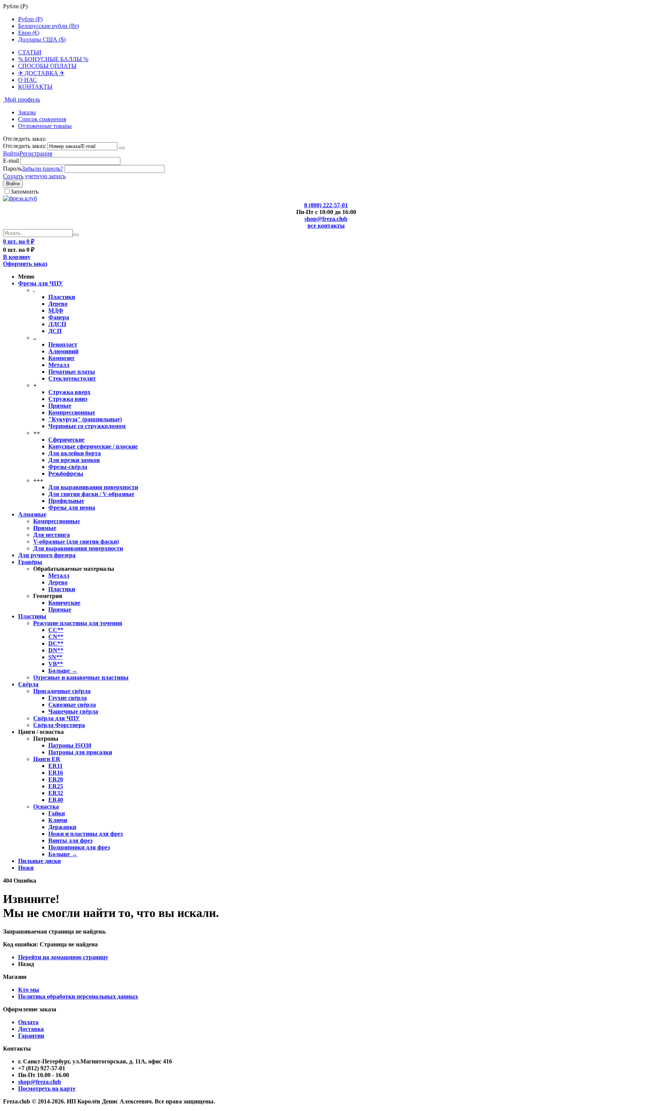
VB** (55, 664)
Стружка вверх (69, 392)
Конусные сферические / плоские (93, 446)
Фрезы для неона (71, 507)
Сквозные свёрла (72, 704)
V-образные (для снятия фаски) (76, 541)
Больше (62, 670)
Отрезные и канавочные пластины (81, 677)
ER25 (55, 786)
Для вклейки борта (74, 453)
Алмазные (32, 514)
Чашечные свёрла (73, 711)
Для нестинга (51, 535)
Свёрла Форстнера (59, 725)
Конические (64, 602)
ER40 (55, 800)
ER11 (55, 766)
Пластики (61, 297)
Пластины (32, 616)
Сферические (66, 439)
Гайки (56, 813)
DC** (55, 643)
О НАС (27, 80)
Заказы (27, 112)
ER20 (55, 779)
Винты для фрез (70, 840)
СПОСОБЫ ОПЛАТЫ (47, 66)
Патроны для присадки (80, 752)
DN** (55, 650)
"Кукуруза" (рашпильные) (85, 419)
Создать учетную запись (34, 176)
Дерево (58, 303)
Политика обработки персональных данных (78, 996)
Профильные (66, 501)
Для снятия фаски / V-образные (91, 494)
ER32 (55, 793)
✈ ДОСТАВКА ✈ (41, 73)
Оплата (28, 1022)
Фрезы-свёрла (67, 467)
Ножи (26, 867)
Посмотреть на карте (46, 1088)
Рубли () (30, 19)
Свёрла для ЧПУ (56, 718)
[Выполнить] (122, 148)
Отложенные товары (45, 126)
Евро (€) (28, 32)
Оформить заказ (25, 263)
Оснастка (46, 806)
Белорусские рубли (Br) (48, 26)
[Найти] (76, 235)
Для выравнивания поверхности (93, 487)
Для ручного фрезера (46, 555)
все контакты (326, 225)
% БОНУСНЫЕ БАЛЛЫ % (53, 59)
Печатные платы (71, 371)
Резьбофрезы (65, 473)
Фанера (58, 317)
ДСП (55, 331)
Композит (61, 358)
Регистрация (36, 153)
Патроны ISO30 (69, 745)
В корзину (17, 257)
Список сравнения (42, 119)
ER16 (55, 772)
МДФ (55, 310)
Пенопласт (62, 344)
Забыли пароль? (42, 168)
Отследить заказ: (24, 146)
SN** (55, 657)
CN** (55, 636)
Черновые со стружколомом (87, 426)
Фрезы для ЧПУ (40, 283)
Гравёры (30, 562)
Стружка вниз (67, 399)
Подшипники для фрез (79, 847)
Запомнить (24, 191)
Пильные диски (39, 861)
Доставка (31, 1029)
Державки (62, 827)
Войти (11, 153)
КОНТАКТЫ (35, 86)
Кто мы (28, 989)
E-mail (11, 160)
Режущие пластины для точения (77, 623)
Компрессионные (71, 412)
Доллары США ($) (42, 39)
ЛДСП (57, 324)
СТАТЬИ (30, 52)
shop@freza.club (326, 219)
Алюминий (63, 351)
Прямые (59, 405)
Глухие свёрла (67, 698)
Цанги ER (46, 759)
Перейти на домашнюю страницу (63, 957)
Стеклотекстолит (72, 378)
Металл (58, 365)
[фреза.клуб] (20, 198)
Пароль (12, 168)
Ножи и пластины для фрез (85, 834)
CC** (55, 630)
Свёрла (28, 684)
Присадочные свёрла (62, 691)
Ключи (57, 820)
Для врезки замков (74, 460)
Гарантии (31, 1035)
